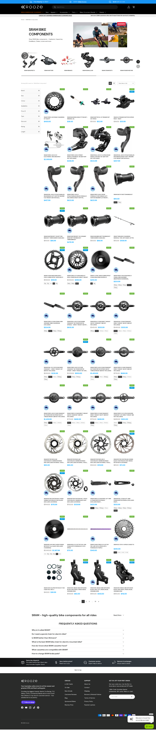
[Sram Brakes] (68, 60)
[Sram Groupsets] (29, 60)
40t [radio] (48, 283)
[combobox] (85, 7)
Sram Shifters (48, 70)
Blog (66, 698)
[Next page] (98, 601)
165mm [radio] (120, 285)
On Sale (67, 687)
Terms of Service (89, 698)
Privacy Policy (88, 701)
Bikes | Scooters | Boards (87, 12)
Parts (73, 12)
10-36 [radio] (127, 552)
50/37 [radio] (77, 283)
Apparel (53, 12)
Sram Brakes (68, 70)
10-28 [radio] (115, 552)
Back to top (78, 670)
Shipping (87, 691)
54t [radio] (45, 554)
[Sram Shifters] (49, 60)
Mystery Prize (69, 705)
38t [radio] (45, 283)
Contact (87, 687)
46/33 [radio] (69, 283)
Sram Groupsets (29, 70)
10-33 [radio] (123, 552)
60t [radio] (54, 554)
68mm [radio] (115, 202)
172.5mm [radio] (129, 285)
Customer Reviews (71, 694)
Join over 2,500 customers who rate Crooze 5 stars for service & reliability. (113, 15)
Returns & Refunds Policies (92, 694)
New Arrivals (68, 691)
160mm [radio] (115, 285)
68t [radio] (60, 554)
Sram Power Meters (126, 70)
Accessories (64, 12)
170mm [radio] (124, 285)
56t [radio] (48, 554)
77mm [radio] (119, 202)
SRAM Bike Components (32, 19)
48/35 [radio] (73, 283)
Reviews (82, 2)
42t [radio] (51, 283)
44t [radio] (54, 283)
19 (95, 601)
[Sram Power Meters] (126, 60)
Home (22, 19)
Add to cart (54, 113)
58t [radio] (51, 554)
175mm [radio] (115, 287)
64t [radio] (57, 554)
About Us (87, 684)
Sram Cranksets (107, 70)
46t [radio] (56, 283)
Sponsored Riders (70, 701)
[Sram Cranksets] (107, 60)
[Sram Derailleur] (87, 60)
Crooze (27, 723)
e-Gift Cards (69, 684)
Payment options (89, 705)
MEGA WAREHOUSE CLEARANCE (31, 12)
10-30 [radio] (119, 552)
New (47, 12)
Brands (102, 12)
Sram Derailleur (88, 70)
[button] (134, 7)
